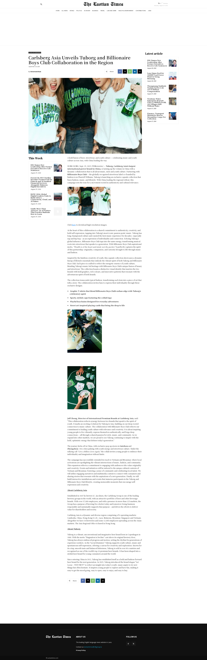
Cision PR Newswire (35, 52)
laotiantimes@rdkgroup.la (93, 647)
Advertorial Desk (35, 71)
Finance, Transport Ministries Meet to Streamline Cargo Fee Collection (156, 116)
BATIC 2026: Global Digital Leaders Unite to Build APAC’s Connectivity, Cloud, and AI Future (41, 197)
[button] (41, 4)
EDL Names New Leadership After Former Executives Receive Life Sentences (41, 167)
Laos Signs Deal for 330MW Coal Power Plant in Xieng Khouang (155, 76)
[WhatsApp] (130, 71)
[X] (125, 71)
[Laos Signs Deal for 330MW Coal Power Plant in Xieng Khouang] (172, 75)
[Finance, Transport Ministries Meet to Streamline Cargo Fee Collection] (172, 116)
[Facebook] (120, 71)
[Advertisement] (103, 29)
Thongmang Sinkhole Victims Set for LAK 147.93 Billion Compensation (156, 88)
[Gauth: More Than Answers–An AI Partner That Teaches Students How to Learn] (58, 211)
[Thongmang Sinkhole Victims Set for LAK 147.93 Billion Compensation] (172, 88)
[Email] (140, 71)
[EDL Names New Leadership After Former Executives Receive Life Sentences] (58, 168)
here (74, 225)
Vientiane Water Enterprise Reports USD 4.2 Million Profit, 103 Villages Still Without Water (156, 102)
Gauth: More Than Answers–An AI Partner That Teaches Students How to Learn (41, 211)
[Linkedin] (135, 71)
